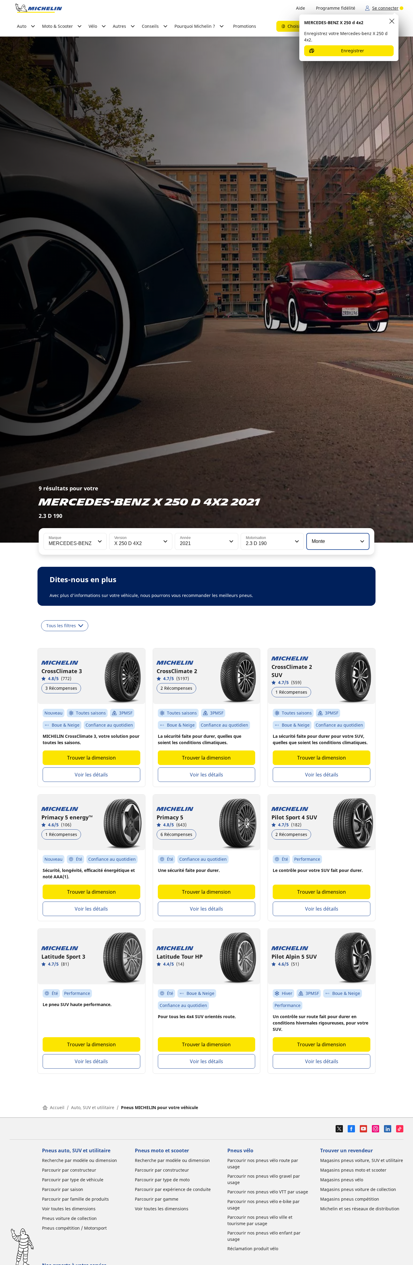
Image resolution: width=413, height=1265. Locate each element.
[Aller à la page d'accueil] (39, 8)
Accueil (57, 1107)
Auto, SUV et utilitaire (92, 1107)
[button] (99, 541)
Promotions (244, 26)
